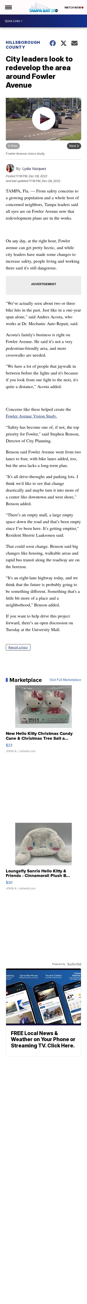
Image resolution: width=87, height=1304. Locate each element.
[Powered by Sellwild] (74, 964)
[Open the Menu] (8, 7)
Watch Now (73, 7)
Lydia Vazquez (34, 168)
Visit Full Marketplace (65, 680)
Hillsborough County (23, 45)
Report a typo (18, 647)
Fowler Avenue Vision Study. (31, 416)
